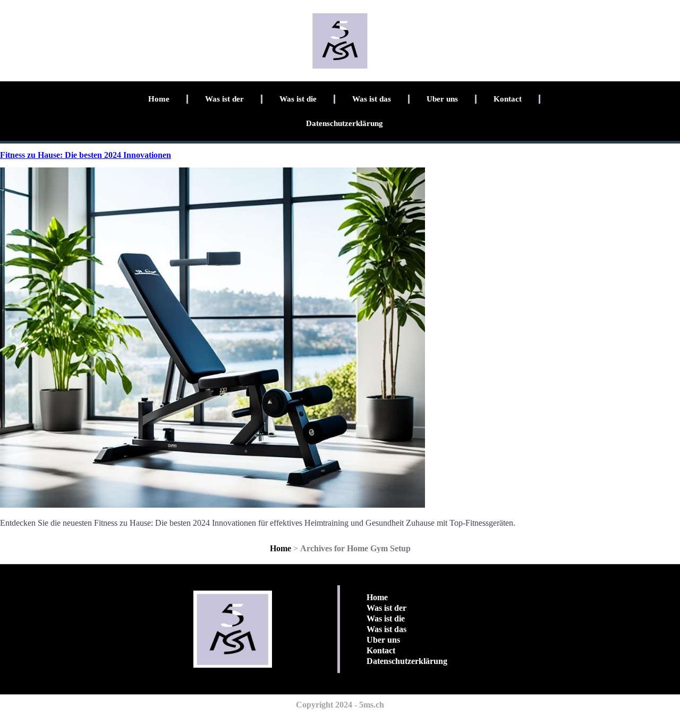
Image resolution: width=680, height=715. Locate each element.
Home (158, 99)
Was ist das (371, 99)
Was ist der (224, 99)
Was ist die (298, 99)
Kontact (508, 99)
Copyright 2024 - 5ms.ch (340, 704)
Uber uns (442, 99)
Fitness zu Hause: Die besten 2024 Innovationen (85, 154)
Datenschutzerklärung (344, 123)
